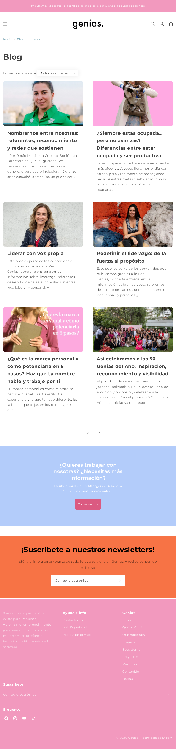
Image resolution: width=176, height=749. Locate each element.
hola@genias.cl (75, 627)
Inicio (7, 39)
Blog (20, 39)
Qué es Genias (133, 627)
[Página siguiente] (99, 433)
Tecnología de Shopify (157, 737)
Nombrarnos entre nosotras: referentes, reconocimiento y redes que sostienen (42, 140)
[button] (5, 24)
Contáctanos (73, 620)
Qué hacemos (133, 635)
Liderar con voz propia (35, 253)
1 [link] (77, 433)
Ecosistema (131, 649)
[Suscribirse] (120, 581)
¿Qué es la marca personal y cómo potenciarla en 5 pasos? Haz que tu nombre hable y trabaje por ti (43, 370)
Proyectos (130, 657)
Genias (133, 737)
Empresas (130, 642)
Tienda (127, 679)
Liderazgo (37, 39)
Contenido (130, 671)
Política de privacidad (80, 635)
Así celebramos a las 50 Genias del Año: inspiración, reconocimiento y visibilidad (132, 366)
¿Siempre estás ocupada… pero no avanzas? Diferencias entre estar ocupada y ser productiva (130, 144)
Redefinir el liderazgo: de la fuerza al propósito (131, 257)
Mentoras (129, 664)
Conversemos (88, 504)
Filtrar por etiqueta (19, 73)
